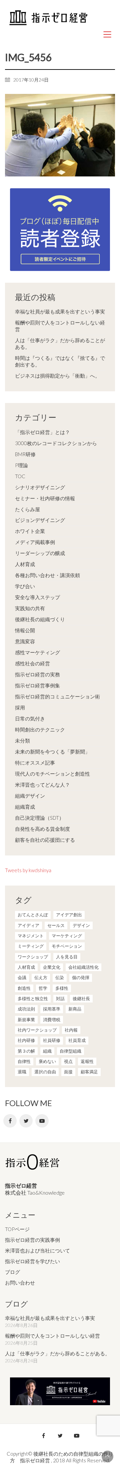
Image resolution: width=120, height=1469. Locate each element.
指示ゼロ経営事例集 (37, 685)
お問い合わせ (20, 1283)
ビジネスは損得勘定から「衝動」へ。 (57, 376)
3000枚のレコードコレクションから (56, 443)
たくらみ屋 (27, 509)
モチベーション (67, 946)
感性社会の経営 (32, 663)
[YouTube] (42, 1120)
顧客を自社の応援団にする (45, 840)
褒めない (47, 1061)
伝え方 (40, 977)
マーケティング (67, 935)
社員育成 (77, 1040)
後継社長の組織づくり (40, 619)
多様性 (61, 988)
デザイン (81, 925)
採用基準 (51, 1009)
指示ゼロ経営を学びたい (32, 1261)
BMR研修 (25, 454)
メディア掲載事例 (35, 542)
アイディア (28, 925)
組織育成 (25, 807)
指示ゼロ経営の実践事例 (32, 1240)
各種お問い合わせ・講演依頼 (47, 575)
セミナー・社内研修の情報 (45, 498)
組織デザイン (30, 796)
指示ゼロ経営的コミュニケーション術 (57, 696)
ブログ (12, 1272)
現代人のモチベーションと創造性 (52, 774)
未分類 (22, 741)
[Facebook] (10, 1120)
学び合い (25, 586)
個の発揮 (80, 977)
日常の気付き (30, 718)
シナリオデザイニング (40, 487)
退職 (22, 1071)
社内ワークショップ (37, 1030)
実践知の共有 (30, 608)
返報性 (87, 1061)
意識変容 (25, 641)
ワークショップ (33, 956)
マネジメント (31, 935)
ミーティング (31, 946)
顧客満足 (89, 1071)
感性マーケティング (37, 652)
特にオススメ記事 (35, 763)
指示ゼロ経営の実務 (37, 674)
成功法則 (26, 1009)
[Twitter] (26, 1120)
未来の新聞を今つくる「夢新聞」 (52, 752)
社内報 (71, 1030)
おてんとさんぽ (33, 914)
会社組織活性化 (83, 967)
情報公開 (25, 630)
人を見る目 (67, 956)
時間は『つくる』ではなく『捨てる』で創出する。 (60, 361)
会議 (22, 977)
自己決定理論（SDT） (39, 818)
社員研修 (51, 1040)
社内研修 (26, 1040)
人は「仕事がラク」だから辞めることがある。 (60, 343)
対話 (60, 998)
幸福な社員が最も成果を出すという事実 (60, 311)
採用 (20, 707)
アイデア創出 (69, 914)
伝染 (59, 977)
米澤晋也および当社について (37, 1250)
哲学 (43, 988)
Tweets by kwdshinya (28, 870)
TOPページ (17, 1229)
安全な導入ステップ (37, 597)
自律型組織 (70, 1051)
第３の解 (26, 1051)
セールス (56, 925)
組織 (47, 1051)
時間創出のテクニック (40, 729)
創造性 (24, 988)
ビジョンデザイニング (40, 520)
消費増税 (51, 1019)
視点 (68, 1061)
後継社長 (81, 998)
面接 (68, 1071)
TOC (20, 476)
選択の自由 (45, 1071)
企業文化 (51, 967)
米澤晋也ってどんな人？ (42, 785)
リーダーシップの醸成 (40, 553)
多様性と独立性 (33, 998)
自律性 (24, 1061)
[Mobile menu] (107, 34)
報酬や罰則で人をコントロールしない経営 (60, 325)
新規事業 (26, 1019)
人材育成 (25, 564)
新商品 (74, 1009)
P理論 (21, 465)
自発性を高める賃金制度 (42, 829)
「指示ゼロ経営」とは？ (42, 432)
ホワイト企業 (30, 531)
